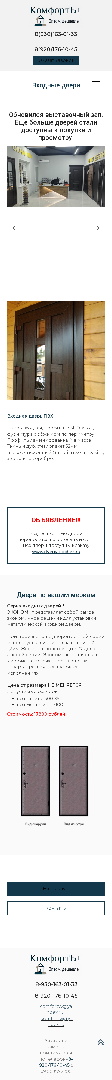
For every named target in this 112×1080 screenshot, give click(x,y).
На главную (56, 888)
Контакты (56, 908)
